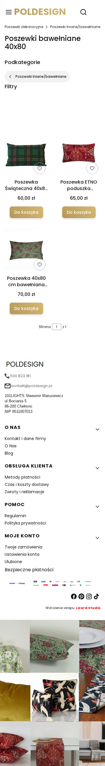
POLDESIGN (40, 11)
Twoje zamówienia (23, 547)
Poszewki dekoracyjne (24, 26)
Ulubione (13, 562)
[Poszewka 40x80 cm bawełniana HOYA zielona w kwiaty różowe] (26, 250)
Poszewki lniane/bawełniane (75, 26)
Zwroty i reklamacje (24, 492)
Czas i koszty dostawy (27, 484)
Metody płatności (22, 477)
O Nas (11, 446)
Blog (9, 453)
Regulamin (15, 516)
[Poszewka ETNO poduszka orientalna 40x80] (78, 154)
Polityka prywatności (25, 523)
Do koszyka (26, 212)
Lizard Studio (88, 607)
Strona (45, 326)
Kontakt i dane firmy (25, 438)
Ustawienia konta (22, 554)
